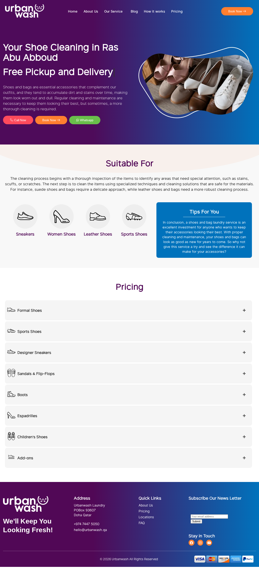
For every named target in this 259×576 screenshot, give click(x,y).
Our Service (113, 11)
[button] (114, 11)
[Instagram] (200, 543)
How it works (154, 11)
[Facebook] (191, 543)
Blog (134, 11)
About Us (91, 11)
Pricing (177, 11)
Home (72, 11)
